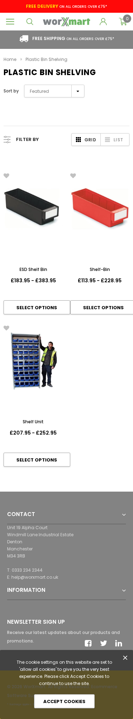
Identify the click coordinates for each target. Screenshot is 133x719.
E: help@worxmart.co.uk (32, 577)
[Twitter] (105, 643)
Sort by (11, 91)
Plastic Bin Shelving (46, 59)
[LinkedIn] (120, 643)
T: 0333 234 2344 (25, 570)
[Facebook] (90, 643)
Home (10, 59)
